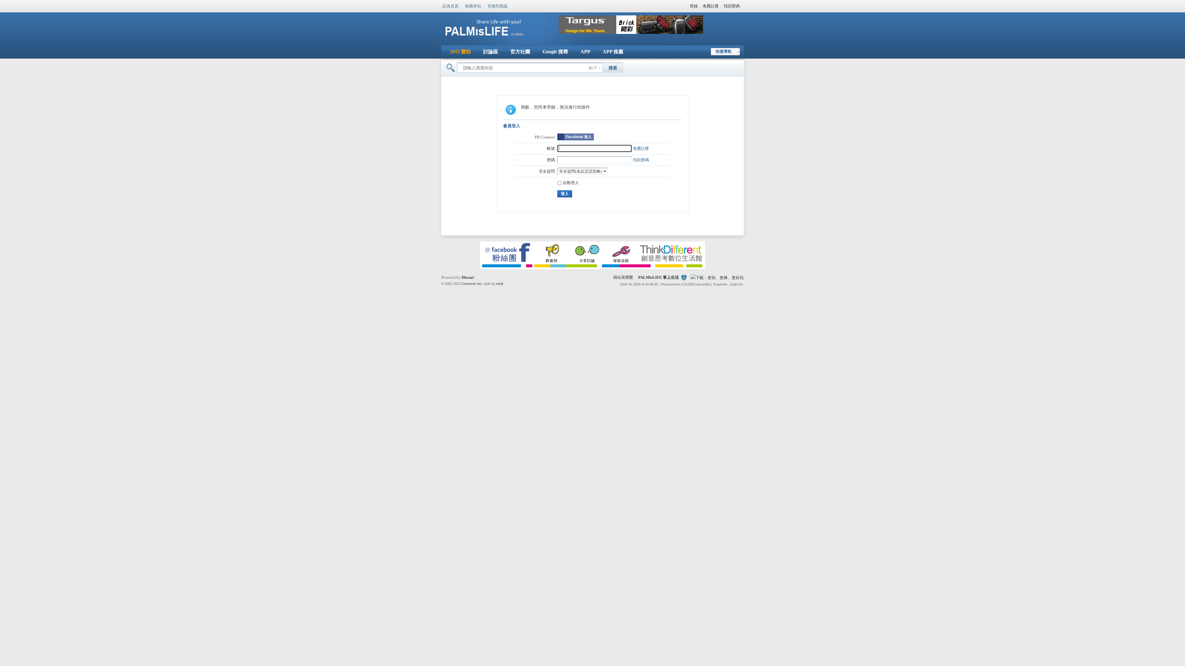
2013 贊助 (460, 51)
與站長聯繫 (623, 277)
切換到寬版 (498, 5)
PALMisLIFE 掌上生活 (658, 277)
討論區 (490, 51)
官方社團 (520, 51)
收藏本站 (473, 5)
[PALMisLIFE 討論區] (490, 38)
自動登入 (571, 182)
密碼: (551, 160)
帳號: (551, 148)
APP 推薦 (613, 51)
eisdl (499, 284)
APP (585, 51)
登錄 (694, 6)
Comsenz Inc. (472, 284)
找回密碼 (732, 6)
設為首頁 (451, 5)
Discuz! (468, 277)
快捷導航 (724, 51)
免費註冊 (711, 6)
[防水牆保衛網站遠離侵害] (684, 277)
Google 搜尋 (555, 51)
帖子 (593, 68)
